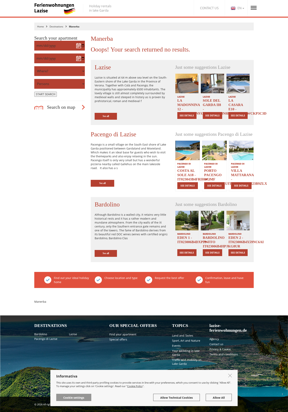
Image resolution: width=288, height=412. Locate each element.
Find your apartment (122, 334)
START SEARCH (45, 94)
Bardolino (40, 334)
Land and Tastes (182, 335)
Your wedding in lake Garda (186, 353)
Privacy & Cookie (220, 349)
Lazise (73, 334)
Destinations (56, 26)
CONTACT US (209, 8)
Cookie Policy (135, 386)
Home (40, 26)
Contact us (216, 344)
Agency (214, 339)
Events (176, 346)
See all (106, 116)
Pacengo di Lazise (45, 339)
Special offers (118, 339)
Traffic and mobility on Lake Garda (187, 362)
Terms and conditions (223, 354)
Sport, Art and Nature (186, 340)
